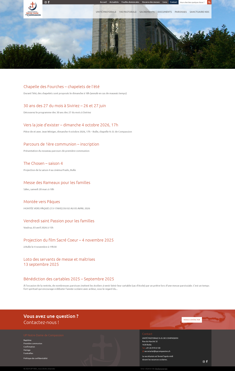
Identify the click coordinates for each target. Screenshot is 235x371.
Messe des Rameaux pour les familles (57, 182)
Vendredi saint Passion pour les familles (59, 220)
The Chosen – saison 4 (43, 163)
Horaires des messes (151, 2)
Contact (173, 2)
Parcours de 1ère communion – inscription (61, 144)
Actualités (114, 2)
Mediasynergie (161, 368)
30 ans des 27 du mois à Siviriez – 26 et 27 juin (65, 105)
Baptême (27, 340)
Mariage (27, 350)
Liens (165, 2)
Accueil (103, 2)
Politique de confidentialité (35, 358)
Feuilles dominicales (130, 2)
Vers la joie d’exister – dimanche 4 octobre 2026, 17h (71, 124)
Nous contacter (192, 319)
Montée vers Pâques (42, 201)
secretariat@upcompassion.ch (157, 351)
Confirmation (29, 346)
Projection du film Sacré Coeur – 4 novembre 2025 (69, 239)
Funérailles (28, 353)
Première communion (33, 343)
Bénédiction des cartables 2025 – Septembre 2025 (69, 278)
